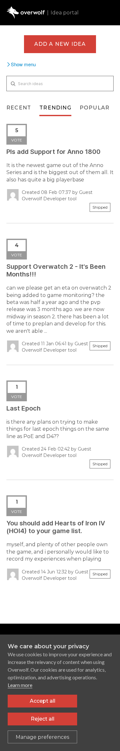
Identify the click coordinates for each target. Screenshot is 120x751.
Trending (55, 108)
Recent (18, 108)
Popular (94, 108)
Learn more (20, 685)
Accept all (42, 701)
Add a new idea (60, 44)
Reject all (42, 719)
